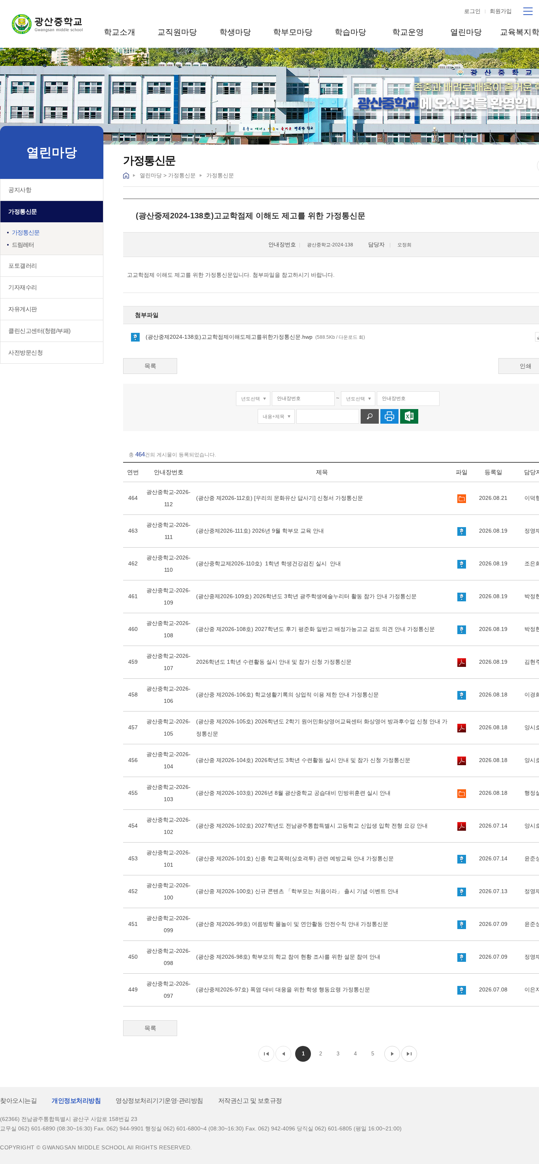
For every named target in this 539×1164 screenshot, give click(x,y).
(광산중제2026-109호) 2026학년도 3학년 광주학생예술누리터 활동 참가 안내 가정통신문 (306, 596)
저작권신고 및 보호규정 (250, 1100)
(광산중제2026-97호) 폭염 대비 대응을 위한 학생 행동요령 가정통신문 (283, 989)
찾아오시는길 (18, 1100)
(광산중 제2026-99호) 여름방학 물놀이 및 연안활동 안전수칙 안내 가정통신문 (292, 924)
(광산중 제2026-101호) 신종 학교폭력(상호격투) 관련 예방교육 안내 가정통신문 (295, 858)
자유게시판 (22, 309)
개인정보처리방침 (76, 1100)
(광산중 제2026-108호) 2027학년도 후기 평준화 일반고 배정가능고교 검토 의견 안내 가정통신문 (315, 629)
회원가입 (501, 11)
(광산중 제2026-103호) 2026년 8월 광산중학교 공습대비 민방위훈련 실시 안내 (293, 793)
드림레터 (23, 244)
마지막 (409, 1054)
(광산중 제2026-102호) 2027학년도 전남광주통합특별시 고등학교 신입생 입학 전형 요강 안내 (312, 825)
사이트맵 (528, 11)
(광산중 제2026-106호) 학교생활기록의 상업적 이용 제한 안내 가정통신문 (287, 694)
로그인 (472, 11)
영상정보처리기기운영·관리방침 (159, 1100)
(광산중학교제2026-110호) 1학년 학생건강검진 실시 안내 (268, 563)
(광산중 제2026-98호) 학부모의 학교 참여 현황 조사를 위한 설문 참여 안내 (288, 957)
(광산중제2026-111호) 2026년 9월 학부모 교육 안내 (260, 531)
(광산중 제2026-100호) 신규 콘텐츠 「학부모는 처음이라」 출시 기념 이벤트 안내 (297, 891)
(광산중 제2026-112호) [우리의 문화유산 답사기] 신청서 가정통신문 (279, 498)
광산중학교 (47, 24)
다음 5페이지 (392, 1054)
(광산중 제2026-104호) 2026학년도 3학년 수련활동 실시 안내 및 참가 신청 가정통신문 (303, 760)
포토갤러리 (22, 265)
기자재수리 (22, 287)
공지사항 (19, 189)
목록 (150, 365)
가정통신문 (22, 211)
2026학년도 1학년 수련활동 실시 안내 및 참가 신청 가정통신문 (274, 662)
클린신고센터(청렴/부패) (39, 330)
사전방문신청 (25, 352)
